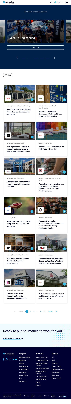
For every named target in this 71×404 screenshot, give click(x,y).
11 (41, 311)
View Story (35, 47)
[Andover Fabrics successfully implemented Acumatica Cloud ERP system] (51, 131)
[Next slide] (54, 57)
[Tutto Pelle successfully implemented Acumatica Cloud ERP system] (19, 131)
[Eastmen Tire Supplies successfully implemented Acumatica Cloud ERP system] (51, 205)
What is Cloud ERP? (42, 357)
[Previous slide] (17, 57)
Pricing (38, 382)
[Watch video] (32, 99)
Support (38, 385)
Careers (21, 363)
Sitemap (46, 396)
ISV (53, 357)
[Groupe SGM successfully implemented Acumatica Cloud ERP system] (51, 243)
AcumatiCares (23, 366)
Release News (23, 375)
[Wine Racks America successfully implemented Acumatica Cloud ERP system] (19, 243)
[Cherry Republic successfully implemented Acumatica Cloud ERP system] (51, 166)
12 (44, 311)
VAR (53, 360)
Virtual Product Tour (42, 360)
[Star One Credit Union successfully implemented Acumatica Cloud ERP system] (19, 278)
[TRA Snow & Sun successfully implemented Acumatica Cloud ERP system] (51, 278)
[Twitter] (10, 359)
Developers (55, 375)
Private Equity (56, 366)
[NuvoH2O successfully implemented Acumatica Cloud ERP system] (51, 94)
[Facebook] (3, 359)
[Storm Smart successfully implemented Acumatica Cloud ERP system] (19, 94)
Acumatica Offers (41, 379)
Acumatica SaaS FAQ (42, 368)
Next (50, 311)
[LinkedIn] (13, 359)
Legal (40, 396)
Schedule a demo (12, 338)
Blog (20, 378)
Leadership (22, 360)
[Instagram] (7, 359)
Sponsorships (23, 369)
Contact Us (22, 381)
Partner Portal (56, 378)
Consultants (56, 372)
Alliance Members (57, 369)
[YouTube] (16, 359)
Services (54, 363)
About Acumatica (24, 357)
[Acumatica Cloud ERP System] (8, 355)
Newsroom (22, 372)
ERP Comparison (41, 376)
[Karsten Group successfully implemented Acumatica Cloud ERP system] (19, 205)
